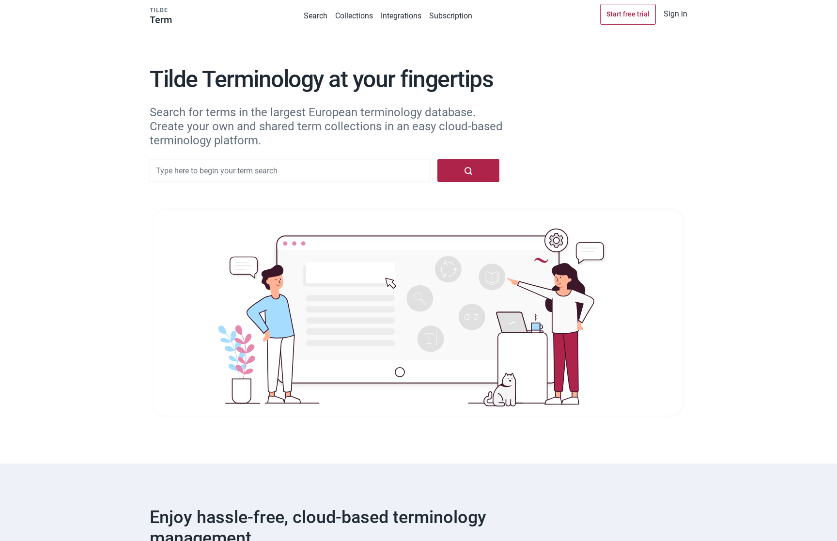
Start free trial (628, 14)
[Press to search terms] (468, 170)
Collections (354, 15)
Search (315, 15)
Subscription (450, 15)
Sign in (675, 13)
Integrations (401, 15)
